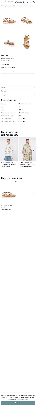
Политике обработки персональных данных (20, 397)
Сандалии (19, 6)
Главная (3, 6)
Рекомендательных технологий (18, 399)
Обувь (14, 6)
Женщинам (9, 1)
